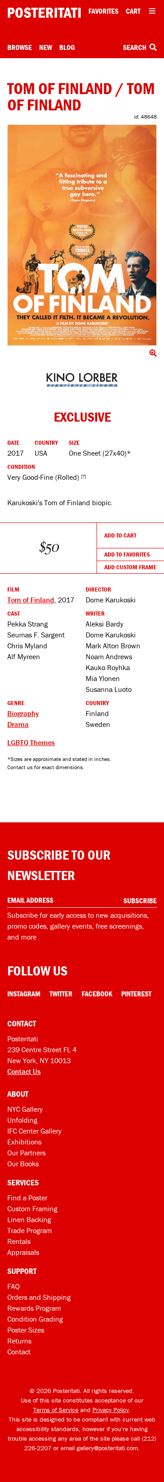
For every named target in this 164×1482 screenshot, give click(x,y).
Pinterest (136, 993)
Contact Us (24, 1071)
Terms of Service (55, 1410)
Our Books (23, 1163)
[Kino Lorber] (82, 380)
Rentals (19, 1241)
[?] (83, 476)
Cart (133, 10)
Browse (19, 47)
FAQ (13, 1286)
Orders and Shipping (39, 1297)
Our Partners (26, 1152)
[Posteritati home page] (44, 12)
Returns (19, 1340)
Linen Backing (29, 1219)
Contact (19, 1351)
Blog (67, 47)
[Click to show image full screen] (82, 234)
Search (135, 47)
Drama (18, 724)
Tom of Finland (30, 599)
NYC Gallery (25, 1109)
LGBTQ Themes (31, 742)
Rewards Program (34, 1308)
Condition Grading (35, 1318)
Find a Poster (27, 1197)
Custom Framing (32, 1208)
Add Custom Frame (130, 567)
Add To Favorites (127, 554)
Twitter (61, 993)
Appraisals (23, 1252)
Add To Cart (120, 535)
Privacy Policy (110, 1410)
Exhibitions (24, 1141)
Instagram (24, 993)
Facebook (97, 993)
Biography (23, 713)
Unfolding (22, 1119)
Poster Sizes (25, 1329)
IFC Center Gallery (34, 1130)
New (45, 47)
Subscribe (140, 900)
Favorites (103, 10)
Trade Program (29, 1230)
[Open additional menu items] (152, 10)
